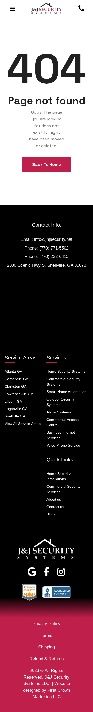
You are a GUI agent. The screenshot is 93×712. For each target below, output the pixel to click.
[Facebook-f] (46, 571)
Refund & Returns (46, 658)
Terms (46, 635)
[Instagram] (61, 571)
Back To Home (46, 164)
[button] (13, 9)
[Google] (32, 571)
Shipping (46, 647)
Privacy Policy (46, 623)
